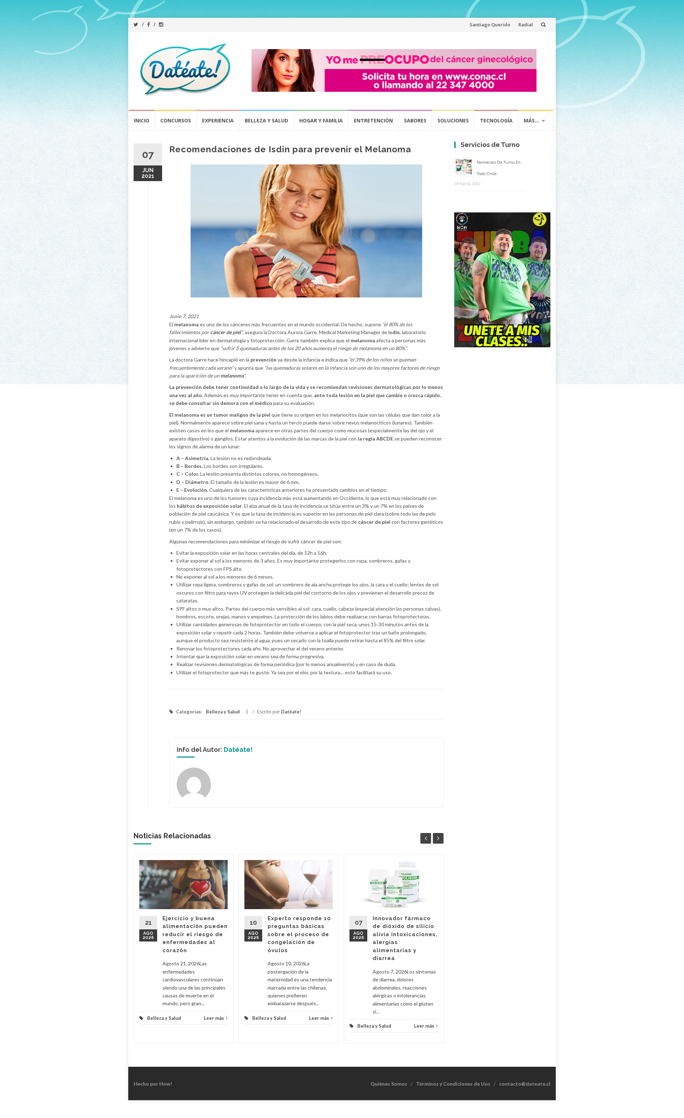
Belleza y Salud (266, 120)
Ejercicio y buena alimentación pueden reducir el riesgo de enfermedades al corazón (195, 934)
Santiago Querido (490, 24)
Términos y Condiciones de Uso (453, 1084)
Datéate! (291, 711)
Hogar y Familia (321, 120)
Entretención (373, 120)
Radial (525, 24)
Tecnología (496, 120)
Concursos (175, 120)
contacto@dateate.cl (524, 1084)
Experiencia (218, 120)
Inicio (141, 120)
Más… (531, 120)
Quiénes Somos (388, 1084)
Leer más (214, 1018)
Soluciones (453, 120)
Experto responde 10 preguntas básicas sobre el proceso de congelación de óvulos (299, 934)
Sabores (415, 120)
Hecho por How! (153, 1084)
